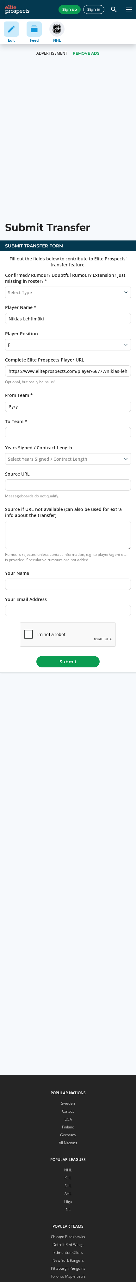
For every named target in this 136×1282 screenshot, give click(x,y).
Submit (68, 662)
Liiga (68, 1201)
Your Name (17, 573)
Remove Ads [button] (86, 53)
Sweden (68, 1103)
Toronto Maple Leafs (68, 1276)
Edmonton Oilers (68, 1252)
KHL (68, 1178)
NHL (68, 1170)
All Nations (68, 1142)
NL (68, 1209)
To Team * (16, 421)
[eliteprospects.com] (17, 9)
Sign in (93, 9)
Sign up (69, 9)
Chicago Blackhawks (68, 1236)
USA (68, 1119)
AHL (68, 1193)
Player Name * (20, 307)
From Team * (19, 395)
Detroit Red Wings (68, 1244)
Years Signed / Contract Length (38, 448)
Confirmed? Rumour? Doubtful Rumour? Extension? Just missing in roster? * (65, 278)
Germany (68, 1135)
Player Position (21, 334)
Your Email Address (26, 599)
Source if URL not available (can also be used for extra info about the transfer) (63, 512)
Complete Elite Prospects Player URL (44, 360)
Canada (68, 1111)
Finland (68, 1127)
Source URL (17, 474)
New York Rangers (68, 1260)
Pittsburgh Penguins (68, 1268)
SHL (68, 1185)
